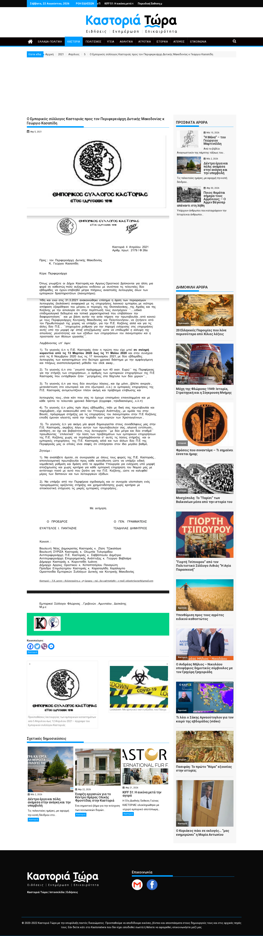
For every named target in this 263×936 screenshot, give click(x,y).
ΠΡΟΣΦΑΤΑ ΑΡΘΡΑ (192, 122)
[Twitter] (37, 646)
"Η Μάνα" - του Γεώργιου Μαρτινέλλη (153, 3)
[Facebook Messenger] (51, 646)
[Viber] (44, 646)
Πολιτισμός (93, 41)
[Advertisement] (131, 84)
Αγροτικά (144, 41)
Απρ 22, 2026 (84, 789)
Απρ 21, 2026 (131, 787)
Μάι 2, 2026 (36, 794)
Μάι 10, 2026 (212, 132)
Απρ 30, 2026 (212, 188)
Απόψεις (179, 41)
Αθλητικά (126, 41)
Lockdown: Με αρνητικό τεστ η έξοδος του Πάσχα (138, 709)
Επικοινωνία (198, 41)
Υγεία (110, 41)
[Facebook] (30, 646)
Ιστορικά (162, 41)
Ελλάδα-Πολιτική (50, 41)
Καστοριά (73, 41)
